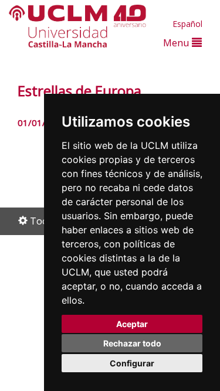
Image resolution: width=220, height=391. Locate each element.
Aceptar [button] (132, 324)
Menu (177, 42)
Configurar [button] (132, 363)
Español (187, 23)
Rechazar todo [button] (132, 343)
